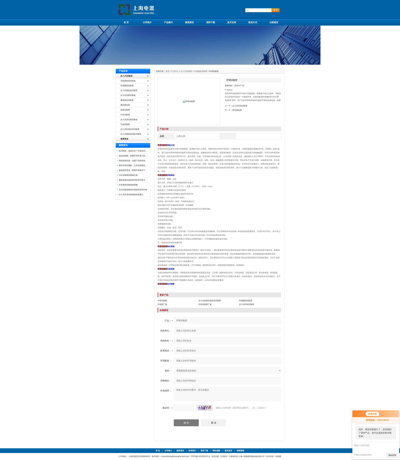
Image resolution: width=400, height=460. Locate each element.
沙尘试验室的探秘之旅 (128, 175)
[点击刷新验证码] (204, 407)
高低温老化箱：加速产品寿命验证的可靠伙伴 (137, 161)
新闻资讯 (189, 22)
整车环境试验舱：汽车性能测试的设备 (135, 165)
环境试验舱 (162, 301)
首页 (167, 71)
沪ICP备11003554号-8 (200, 456)
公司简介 (147, 22)
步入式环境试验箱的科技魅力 (131, 194)
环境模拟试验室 (200, 71)
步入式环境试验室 (239, 106)
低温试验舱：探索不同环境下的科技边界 (136, 156)
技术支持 (231, 22)
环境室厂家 (162, 304)
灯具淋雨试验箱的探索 (128, 185)
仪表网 (278, 456)
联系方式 (252, 22)
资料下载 (210, 22)
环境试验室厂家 (205, 304)
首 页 (126, 22)
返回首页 (229, 451)
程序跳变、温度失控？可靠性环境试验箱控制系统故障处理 (143, 151)
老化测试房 (237, 110)
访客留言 (274, 22)
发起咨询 (392, 455)
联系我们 (192, 451)
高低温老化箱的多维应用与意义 (132, 180)
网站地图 (216, 451)
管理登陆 (240, 451)
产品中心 (175, 71)
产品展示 (168, 22)
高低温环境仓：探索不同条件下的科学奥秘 (137, 170)
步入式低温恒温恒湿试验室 (209, 301)
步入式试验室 (186, 71)
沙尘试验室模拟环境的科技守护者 (133, 190)
